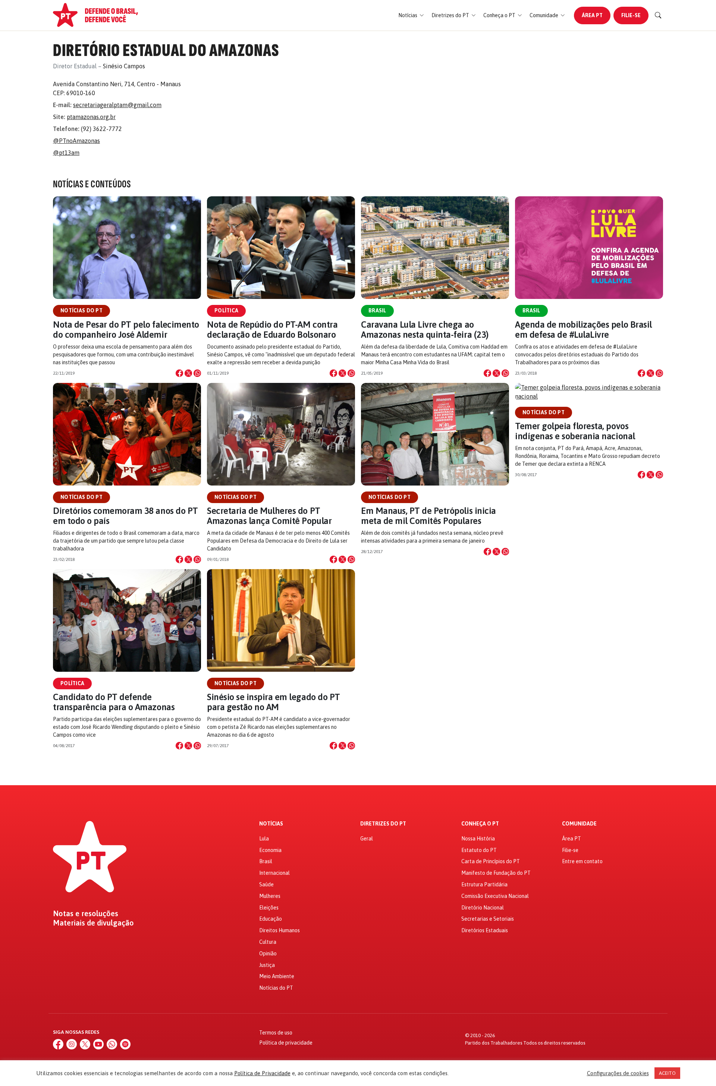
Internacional (274, 873)
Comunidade (579, 824)
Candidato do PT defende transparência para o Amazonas (114, 702)
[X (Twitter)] (85, 1044)
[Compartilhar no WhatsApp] (197, 373)
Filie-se (631, 15)
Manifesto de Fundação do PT (496, 873)
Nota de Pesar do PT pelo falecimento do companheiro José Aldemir (126, 329)
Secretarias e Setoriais (487, 919)
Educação (270, 919)
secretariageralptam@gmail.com (117, 105)
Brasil (377, 310)
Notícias (271, 824)
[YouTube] (98, 1044)
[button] (411, 15)
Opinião (268, 954)
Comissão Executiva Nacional (495, 896)
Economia (270, 850)
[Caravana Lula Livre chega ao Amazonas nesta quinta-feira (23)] (435, 247)
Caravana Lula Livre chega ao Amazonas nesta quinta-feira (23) (425, 329)
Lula (264, 839)
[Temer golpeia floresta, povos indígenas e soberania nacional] (589, 392)
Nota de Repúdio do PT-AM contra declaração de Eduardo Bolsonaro (272, 329)
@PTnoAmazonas (76, 140)
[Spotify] (125, 1044)
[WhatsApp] (112, 1044)
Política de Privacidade (262, 1073)
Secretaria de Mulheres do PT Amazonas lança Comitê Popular (269, 516)
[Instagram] (71, 1044)
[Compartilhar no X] (188, 373)
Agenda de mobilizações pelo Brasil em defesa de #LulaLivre (583, 329)
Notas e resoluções (85, 913)
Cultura (267, 942)
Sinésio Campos (124, 66)
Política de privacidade (286, 1043)
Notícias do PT (81, 310)
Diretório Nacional (482, 908)
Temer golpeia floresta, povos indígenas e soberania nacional (575, 431)
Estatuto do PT (479, 850)
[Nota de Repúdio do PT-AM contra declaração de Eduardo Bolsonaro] (281, 247)
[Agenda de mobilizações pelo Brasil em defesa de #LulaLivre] (589, 247)
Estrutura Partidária (484, 884)
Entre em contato (582, 861)
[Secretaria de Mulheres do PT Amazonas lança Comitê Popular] (281, 434)
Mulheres (269, 896)
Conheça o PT (480, 824)
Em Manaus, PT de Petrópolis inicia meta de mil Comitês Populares (428, 516)
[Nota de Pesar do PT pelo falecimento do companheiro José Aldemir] (127, 247)
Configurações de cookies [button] (618, 1073)
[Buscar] (658, 15)
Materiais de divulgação (93, 923)
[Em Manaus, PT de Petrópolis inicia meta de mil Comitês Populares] (435, 434)
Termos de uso (275, 1033)
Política (226, 310)
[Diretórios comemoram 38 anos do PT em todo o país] (127, 434)
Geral (366, 839)
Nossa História (478, 839)
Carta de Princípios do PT (490, 861)
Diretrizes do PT (383, 824)
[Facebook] (58, 1044)
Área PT (592, 15)
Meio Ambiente (276, 976)
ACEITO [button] (667, 1073)
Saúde (266, 884)
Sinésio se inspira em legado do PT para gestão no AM (273, 702)
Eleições (269, 908)
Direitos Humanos (279, 930)
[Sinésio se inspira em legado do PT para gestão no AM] (281, 620)
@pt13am (66, 152)
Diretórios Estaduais (484, 930)
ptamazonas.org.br (91, 116)
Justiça (267, 965)
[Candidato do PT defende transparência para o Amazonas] (127, 620)
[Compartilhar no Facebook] (179, 373)
